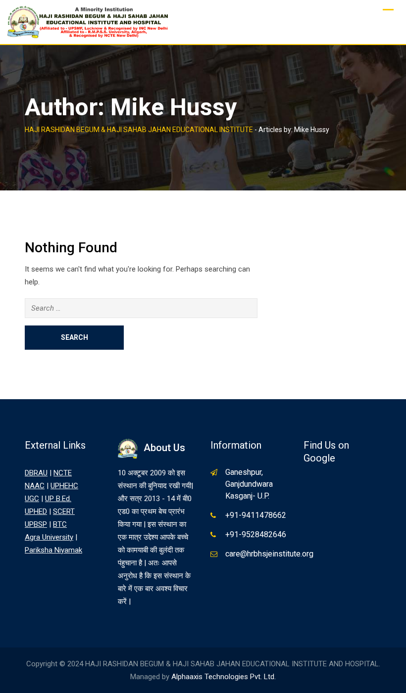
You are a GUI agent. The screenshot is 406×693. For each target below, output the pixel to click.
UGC (32, 498)
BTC (60, 524)
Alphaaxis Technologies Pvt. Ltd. (223, 676)
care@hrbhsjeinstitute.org (269, 553)
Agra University (49, 537)
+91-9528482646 (255, 534)
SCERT (64, 511)
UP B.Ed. (58, 498)
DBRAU (36, 472)
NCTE (62, 472)
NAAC (35, 485)
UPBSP (36, 524)
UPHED (36, 511)
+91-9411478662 (255, 515)
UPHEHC (64, 485)
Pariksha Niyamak (53, 550)
